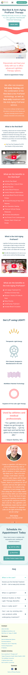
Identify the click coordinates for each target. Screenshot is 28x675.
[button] (12, 2)
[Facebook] (12, 669)
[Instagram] (16, 669)
